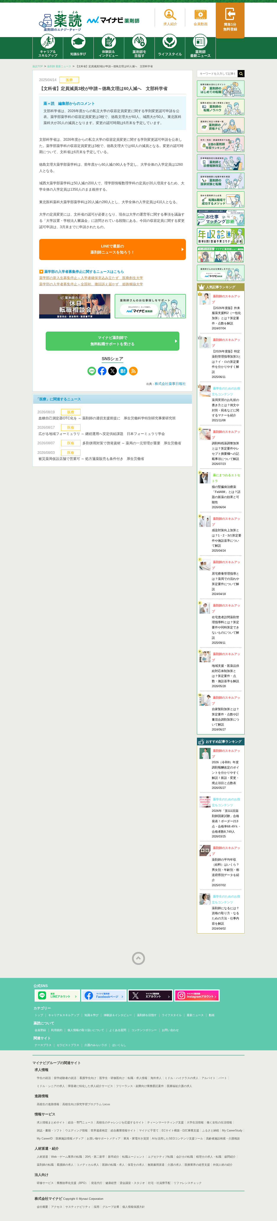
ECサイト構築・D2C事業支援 (180, 1130)
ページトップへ (138, 958)
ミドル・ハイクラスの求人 (181, 1078)
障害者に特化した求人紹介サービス (90, 1086)
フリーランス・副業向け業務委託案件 (140, 1086)
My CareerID (45, 1138)
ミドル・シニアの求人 (51, 1086)
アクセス (56, 1206)
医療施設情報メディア (70, 1138)
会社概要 (42, 1206)
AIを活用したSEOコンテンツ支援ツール (177, 1138)
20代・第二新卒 (95, 1156)
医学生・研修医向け (112, 1078)
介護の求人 (174, 1164)
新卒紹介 (113, 1156)
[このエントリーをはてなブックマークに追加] (123, 374)
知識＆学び (91, 1015)
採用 (96, 1206)
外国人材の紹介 (223, 1164)
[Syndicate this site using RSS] (133, 374)
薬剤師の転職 (45, 1164)
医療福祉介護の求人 (179, 1086)
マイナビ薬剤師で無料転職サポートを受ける (112, 341)
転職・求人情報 (137, 1078)
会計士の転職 (184, 1156)
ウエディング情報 (76, 1130)
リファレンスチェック (188, 1183)
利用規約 (56, 1030)
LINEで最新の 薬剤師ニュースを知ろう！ (112, 249)
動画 (211, 1015)
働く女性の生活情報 (219, 1122)
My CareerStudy (232, 1130)
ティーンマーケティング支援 (165, 1122)
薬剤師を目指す (147, 1015)
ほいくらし (119, 1045)
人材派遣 (42, 1156)
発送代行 (96, 1183)
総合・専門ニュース (80, 1122)
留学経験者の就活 (65, 1078)
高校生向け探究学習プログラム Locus (86, 1104)
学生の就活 (44, 1078)
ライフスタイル (172, 1015)
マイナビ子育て (149, 1130)
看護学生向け (87, 1078)
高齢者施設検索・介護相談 (223, 1138)
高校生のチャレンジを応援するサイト (120, 1122)
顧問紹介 (230, 1156)
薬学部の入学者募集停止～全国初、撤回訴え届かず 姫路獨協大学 (91, 284)
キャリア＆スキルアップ (63, 1015)
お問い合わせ (170, 1030)
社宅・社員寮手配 (159, 1183)
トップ (39, 1015)
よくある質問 (117, 1030)
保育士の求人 (136, 1164)
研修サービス (45, 1183)
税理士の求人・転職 (208, 1156)
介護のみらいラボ (95, 1045)
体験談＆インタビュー (118, 1015)
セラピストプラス (68, 1045)
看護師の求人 (65, 1164)
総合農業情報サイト (123, 1130)
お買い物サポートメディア (104, 1138)
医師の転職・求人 (113, 1164)
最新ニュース (195, 1015)
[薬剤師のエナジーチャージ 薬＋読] (60, 21)
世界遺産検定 (99, 1130)
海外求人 (156, 1078)
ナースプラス (43, 1045)
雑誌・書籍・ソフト (49, 1130)
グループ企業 (110, 1206)
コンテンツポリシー (144, 1030)
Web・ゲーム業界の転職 (66, 1156)
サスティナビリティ (78, 1206)
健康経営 (111, 1183)
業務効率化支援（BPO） (72, 1183)
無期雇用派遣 (156, 1164)
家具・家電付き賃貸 (136, 1138)
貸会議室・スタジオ (132, 1183)
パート (223, 1078)
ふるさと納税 (210, 1130)
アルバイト (208, 1078)
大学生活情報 (195, 1122)
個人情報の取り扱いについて (86, 1030)
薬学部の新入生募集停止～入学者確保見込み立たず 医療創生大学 (91, 278)
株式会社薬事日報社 (172, 384)
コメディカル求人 (88, 1164)
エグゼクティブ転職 (160, 1156)
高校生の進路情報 (48, 1104)
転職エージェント (133, 1156)
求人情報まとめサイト (51, 1122)
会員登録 (40, 1030)
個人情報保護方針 (133, 1206)
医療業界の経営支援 (197, 1164)
